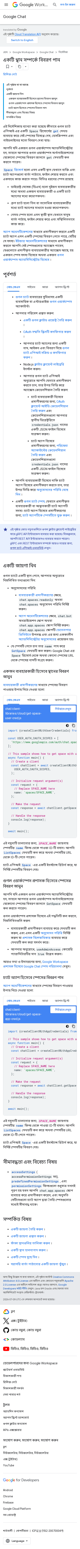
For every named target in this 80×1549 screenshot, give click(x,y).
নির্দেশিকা (63, 52)
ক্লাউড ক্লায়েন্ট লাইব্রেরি (49, 364)
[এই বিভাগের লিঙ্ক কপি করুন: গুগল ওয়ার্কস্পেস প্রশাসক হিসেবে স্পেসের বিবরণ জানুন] (27, 886)
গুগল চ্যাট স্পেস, (34, 501)
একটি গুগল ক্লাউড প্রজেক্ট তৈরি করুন (47, 320)
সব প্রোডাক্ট (9, 1514)
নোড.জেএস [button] (13, 287)
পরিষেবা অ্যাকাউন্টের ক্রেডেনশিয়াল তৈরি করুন (49, 450)
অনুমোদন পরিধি (51, 933)
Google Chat (14, 16)
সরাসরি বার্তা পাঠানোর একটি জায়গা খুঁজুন (38, 1264)
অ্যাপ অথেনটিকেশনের (18, 232)
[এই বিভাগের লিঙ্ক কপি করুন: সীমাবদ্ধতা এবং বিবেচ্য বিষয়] (61, 1162)
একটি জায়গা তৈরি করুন (27, 1229)
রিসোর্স (13, 170)
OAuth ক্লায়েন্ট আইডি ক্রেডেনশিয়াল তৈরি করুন (49, 406)
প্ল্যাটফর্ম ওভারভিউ (13, 1369)
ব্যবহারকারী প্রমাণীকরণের (36, 595)
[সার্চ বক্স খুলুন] (54, 4)
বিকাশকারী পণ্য (12, 1375)
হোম (5, 52)
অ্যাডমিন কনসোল (13, 1411)
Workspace (42, 4)
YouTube (8, 1465)
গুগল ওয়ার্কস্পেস (61, 302)
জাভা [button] (45, 287)
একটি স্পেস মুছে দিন (24, 1257)
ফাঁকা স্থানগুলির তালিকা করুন (30, 1243)
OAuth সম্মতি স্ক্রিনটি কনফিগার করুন (47, 332)
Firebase (8, 1502)
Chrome (8, 1496)
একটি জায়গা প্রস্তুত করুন (27, 1236)
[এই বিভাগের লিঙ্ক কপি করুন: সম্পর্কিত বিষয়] (35, 1219)
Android (8, 1490)
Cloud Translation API (28, 34)
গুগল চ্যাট (22, 297)
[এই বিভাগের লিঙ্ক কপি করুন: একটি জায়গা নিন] (40, 566)
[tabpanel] (40, 406)
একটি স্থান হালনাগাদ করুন (28, 1250)
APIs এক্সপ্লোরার (12, 1429)
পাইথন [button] (31, 287)
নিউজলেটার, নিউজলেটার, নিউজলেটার (26, 1453)
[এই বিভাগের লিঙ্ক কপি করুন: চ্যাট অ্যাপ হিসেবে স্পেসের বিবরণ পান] (67, 978)
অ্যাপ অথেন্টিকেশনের (17, 986)
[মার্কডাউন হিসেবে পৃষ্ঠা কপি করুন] (19, 66)
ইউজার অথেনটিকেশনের (31, 241)
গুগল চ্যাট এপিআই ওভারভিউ (26, 548)
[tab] (13, 287)
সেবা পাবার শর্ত (11, 1394)
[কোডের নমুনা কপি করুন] (73, 725)
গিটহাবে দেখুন (63, 709)
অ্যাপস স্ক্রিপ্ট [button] (62, 287)
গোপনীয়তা (22, 1530)
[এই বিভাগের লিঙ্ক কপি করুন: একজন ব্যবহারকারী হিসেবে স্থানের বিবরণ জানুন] (16, 677)
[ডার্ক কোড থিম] (67, 725)
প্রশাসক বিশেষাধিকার (36, 938)
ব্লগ (4, 1446)
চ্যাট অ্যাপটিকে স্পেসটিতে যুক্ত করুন (46, 515)
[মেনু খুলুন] (6, 4)
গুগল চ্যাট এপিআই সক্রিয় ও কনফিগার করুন (46, 352)
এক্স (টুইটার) (10, 1459)
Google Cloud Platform (17, 1508)
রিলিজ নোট (10, 74)
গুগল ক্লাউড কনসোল (15, 1423)
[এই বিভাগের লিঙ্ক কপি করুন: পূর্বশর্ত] (21, 275)
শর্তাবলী (7, 1530)
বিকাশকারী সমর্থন (13, 1388)
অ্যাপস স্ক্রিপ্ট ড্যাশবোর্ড (16, 1417)
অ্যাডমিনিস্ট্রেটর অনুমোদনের (37, 639)
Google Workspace (24, 52)
